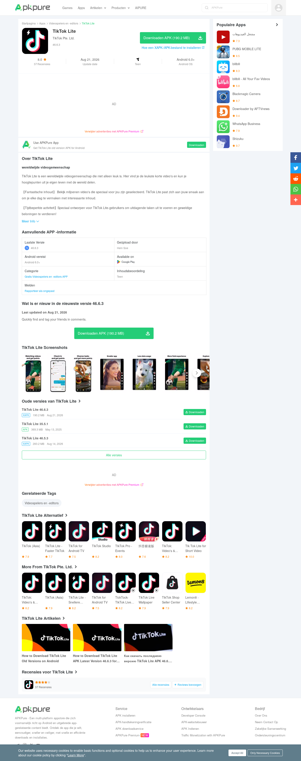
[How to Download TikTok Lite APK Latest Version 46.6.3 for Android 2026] (97, 637)
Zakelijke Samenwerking (270, 728)
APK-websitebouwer (194, 722)
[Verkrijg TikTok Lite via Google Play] (126, 262)
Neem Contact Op (266, 722)
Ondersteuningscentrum (270, 735)
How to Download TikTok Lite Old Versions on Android (44, 658)
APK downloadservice (129, 728)
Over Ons (261, 715)
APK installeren (125, 715)
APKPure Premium (127, 735)
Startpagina (29, 23)
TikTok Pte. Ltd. (63, 38)
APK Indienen (190, 728)
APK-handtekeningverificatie (133, 722)
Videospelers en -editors (63, 23)
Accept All (237, 753)
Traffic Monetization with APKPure (203, 735)
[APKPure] (32, 7)
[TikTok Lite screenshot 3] (112, 373)
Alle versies (114, 455)
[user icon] (278, 8)
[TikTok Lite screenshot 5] (176, 373)
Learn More (76, 755)
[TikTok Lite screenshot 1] (58, 373)
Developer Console (193, 715)
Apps (42, 23)
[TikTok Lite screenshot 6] (209, 373)
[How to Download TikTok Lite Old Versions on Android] (46, 637)
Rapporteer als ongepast (39, 291)
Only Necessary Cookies (265, 753)
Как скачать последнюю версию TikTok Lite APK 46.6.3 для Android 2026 (147, 658)
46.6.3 (34, 248)
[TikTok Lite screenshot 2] (83, 373)
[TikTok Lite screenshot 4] (144, 373)
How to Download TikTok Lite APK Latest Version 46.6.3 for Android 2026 (95, 658)
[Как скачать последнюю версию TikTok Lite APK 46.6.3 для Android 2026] (148, 637)
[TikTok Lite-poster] (33, 373)
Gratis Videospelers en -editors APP (46, 276)
